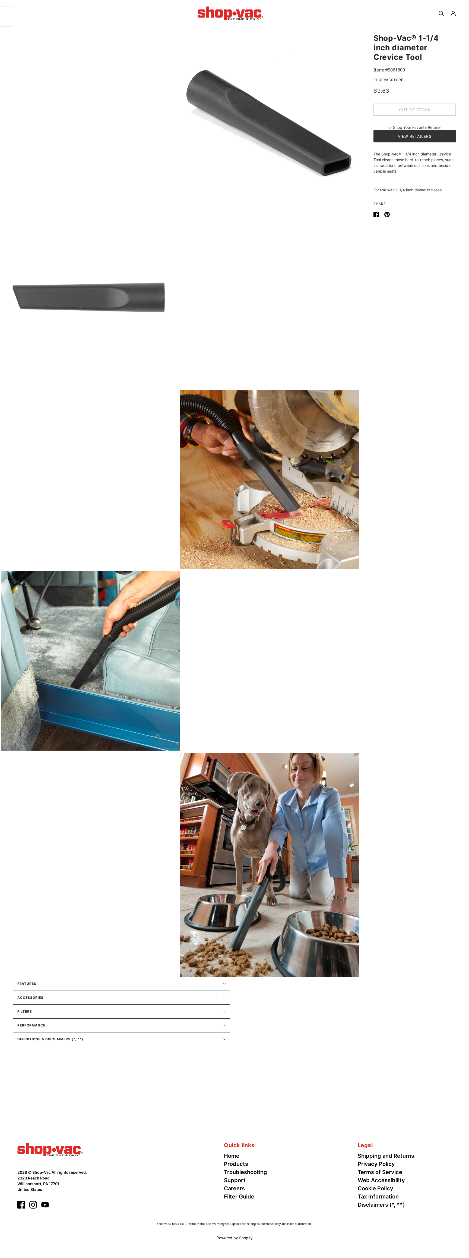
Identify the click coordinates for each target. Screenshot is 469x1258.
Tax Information (378, 1196)
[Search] (441, 13)
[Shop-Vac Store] (230, 13)
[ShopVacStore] (50, 1149)
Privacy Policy (376, 1164)
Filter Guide (239, 1196)
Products (236, 1164)
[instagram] (33, 1205)
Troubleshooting (245, 1172)
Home (231, 1156)
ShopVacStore (388, 80)
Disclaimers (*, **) (381, 1204)
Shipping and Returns (386, 1156)
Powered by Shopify (235, 1237)
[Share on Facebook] (376, 214)
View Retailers (415, 136)
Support (235, 1180)
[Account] (453, 13)
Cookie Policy (375, 1188)
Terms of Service (380, 1172)
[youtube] (45, 1205)
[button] (121, 984)
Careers (234, 1188)
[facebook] (21, 1205)
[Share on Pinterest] (387, 214)
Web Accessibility (381, 1180)
